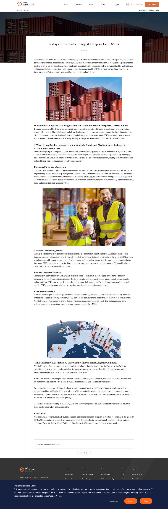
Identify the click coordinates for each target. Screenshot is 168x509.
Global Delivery (86, 479)
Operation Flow (69, 479)
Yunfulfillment (69, 474)
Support (116, 5)
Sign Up (139, 4)
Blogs (26, 10)
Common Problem (137, 479)
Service (79, 5)
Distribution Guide (137, 474)
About (91, 5)
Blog (123, 474)
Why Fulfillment (105, 474)
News (103, 5)
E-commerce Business (87, 474)
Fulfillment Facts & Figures (108, 479)
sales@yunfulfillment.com (149, 10)
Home (66, 5)
